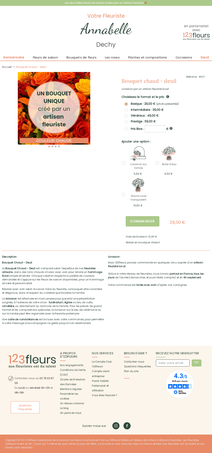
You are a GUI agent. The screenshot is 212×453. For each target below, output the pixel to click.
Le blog (64, 408)
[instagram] (115, 425)
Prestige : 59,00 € (143, 121)
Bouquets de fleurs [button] (81, 57)
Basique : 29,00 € (155, 104)
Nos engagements (71, 365)
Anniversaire (13, 57)
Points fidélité (100, 381)
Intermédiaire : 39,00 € (147, 110)
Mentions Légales (71, 389)
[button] (49, 146)
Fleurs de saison (45, 57)
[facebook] (127, 425)
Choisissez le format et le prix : (144, 97)
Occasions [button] (184, 57)
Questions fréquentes (137, 366)
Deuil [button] (205, 57)
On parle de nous (70, 413)
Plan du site (131, 371)
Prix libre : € (150, 129)
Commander (142, 221)
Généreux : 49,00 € (145, 115)
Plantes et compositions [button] (147, 57)
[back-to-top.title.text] (207, 412)
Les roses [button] (112, 57)
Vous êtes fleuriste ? (104, 395)
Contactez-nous (134, 361)
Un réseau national (72, 403)
